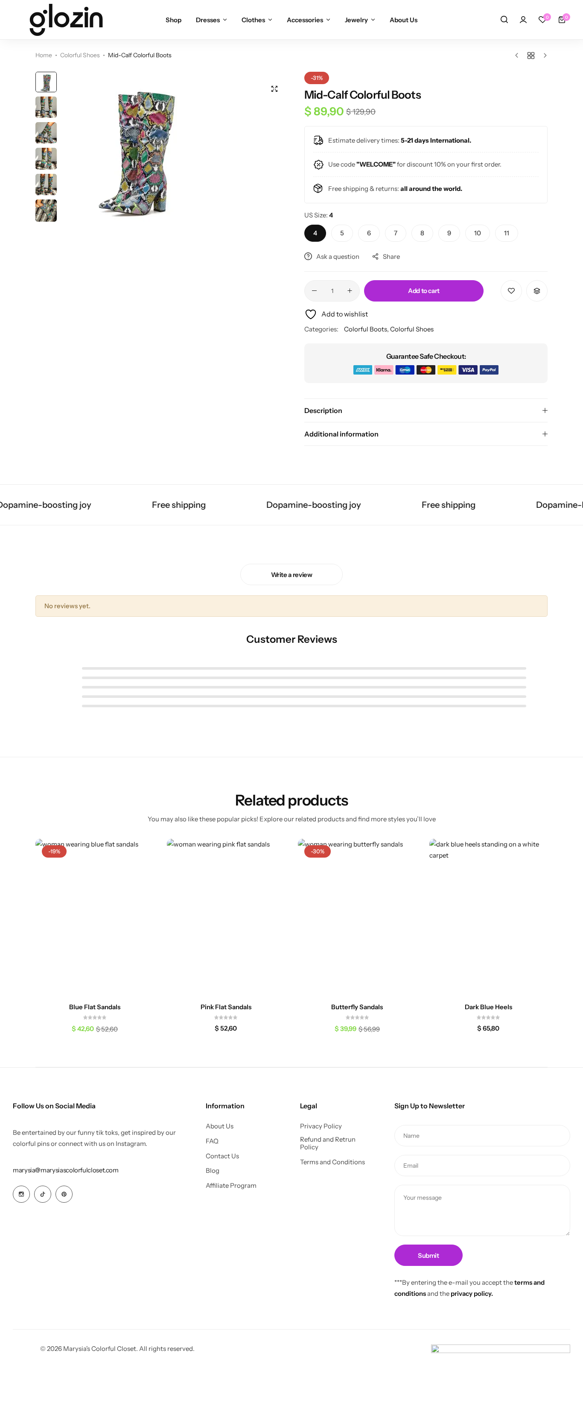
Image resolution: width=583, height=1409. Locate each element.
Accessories (305, 20)
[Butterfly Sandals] (357, 918)
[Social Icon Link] (21, 1194)
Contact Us (222, 1156)
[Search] (504, 19)
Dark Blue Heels (488, 1007)
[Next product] (543, 55)
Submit (428, 1255)
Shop (173, 20)
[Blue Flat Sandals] (94, 918)
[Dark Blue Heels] (488, 918)
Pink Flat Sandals (226, 1007)
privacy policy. (472, 1293)
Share (391, 256)
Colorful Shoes (80, 55)
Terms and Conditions (332, 1162)
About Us (403, 20)
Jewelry (356, 20)
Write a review (291, 575)
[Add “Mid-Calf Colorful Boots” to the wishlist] (511, 291)
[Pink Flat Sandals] (226, 918)
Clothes (253, 20)
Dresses (208, 20)
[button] (542, 19)
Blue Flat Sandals (94, 1007)
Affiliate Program (231, 1185)
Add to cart (424, 291)
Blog (212, 1171)
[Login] (523, 19)
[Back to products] (531, 55)
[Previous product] (518, 55)
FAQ (212, 1141)
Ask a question (337, 256)
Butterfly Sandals (357, 1007)
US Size (318, 215)
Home (43, 55)
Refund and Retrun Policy (328, 1143)
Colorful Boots (365, 329)
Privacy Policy (321, 1126)
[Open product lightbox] (274, 89)
